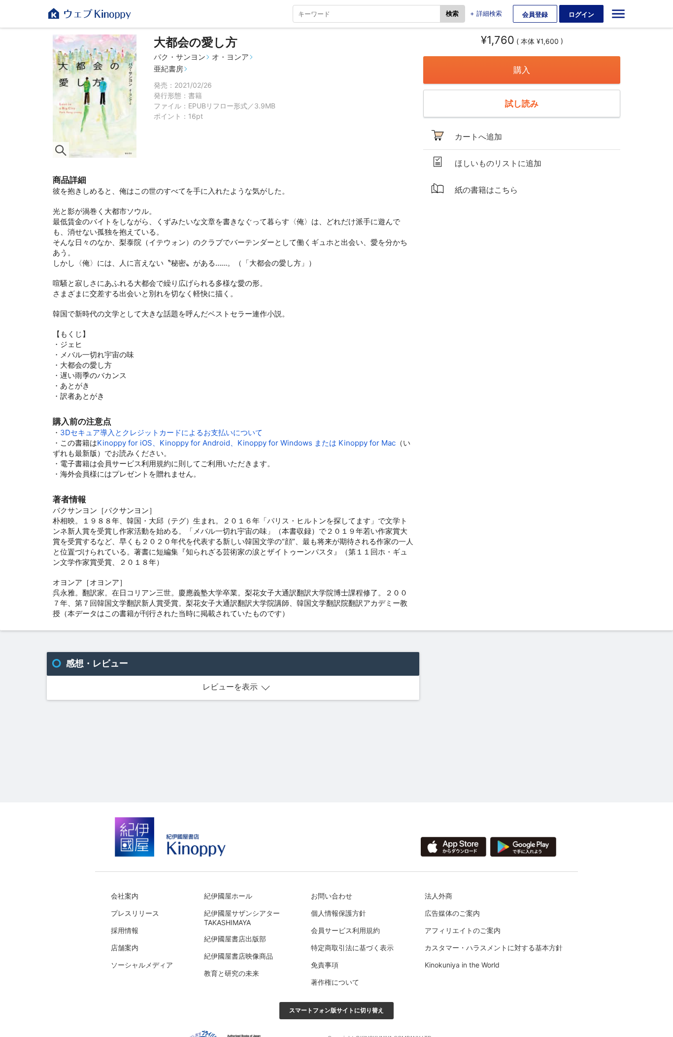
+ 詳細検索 (486, 13)
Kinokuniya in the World (462, 965)
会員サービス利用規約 (345, 930)
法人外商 (438, 896)
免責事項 (324, 965)
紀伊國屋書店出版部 (235, 938)
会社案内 (124, 896)
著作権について (335, 982)
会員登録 (535, 14)
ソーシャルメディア (142, 965)
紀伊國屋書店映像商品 (238, 956)
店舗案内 (124, 947)
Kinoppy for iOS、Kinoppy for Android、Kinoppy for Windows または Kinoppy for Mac (246, 443)
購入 (521, 70)
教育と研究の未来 (231, 973)
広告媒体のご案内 (452, 913)
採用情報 (124, 930)
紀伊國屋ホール (228, 896)
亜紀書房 (168, 68)
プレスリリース (135, 913)
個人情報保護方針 (338, 913)
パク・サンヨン (179, 57)
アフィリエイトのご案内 (463, 930)
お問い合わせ (331, 896)
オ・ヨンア (230, 57)
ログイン (581, 14)
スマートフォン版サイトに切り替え (336, 1010)
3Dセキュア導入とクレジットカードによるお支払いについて (161, 432)
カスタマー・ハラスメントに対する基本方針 (494, 947)
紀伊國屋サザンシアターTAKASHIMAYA (242, 918)
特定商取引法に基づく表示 (352, 947)
